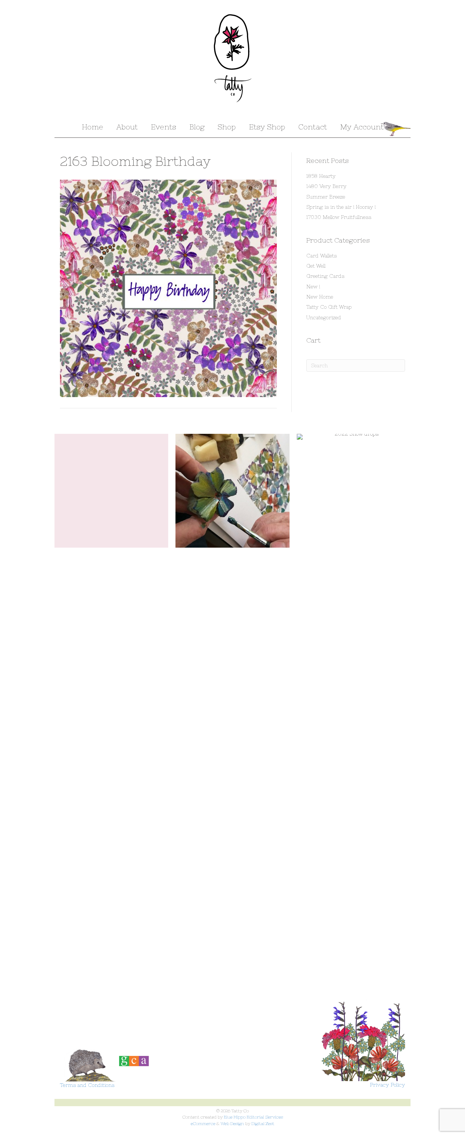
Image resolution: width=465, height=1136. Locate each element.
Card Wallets (321, 256)
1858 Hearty (321, 176)
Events (163, 127)
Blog (197, 127)
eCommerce (203, 1123)
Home (92, 127)
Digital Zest (262, 1123)
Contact (312, 127)
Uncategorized (323, 317)
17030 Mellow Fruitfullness (338, 217)
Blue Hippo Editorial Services (253, 1117)
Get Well (316, 266)
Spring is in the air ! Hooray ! (341, 207)
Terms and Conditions (87, 1085)
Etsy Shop (267, 127)
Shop (227, 127)
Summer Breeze (325, 197)
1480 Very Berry (326, 186)
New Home (319, 297)
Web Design (232, 1123)
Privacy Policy (387, 1085)
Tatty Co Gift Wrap (329, 307)
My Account (362, 127)
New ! (313, 286)
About (127, 127)
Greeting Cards (325, 276)
